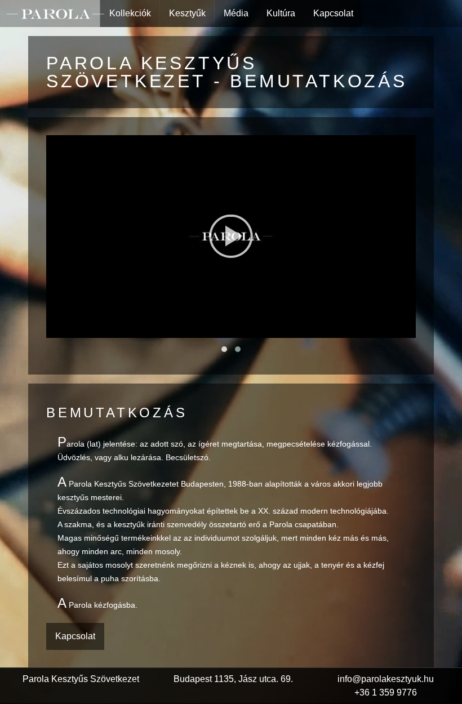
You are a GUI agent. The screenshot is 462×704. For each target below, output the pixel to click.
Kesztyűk (187, 13)
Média (236, 13)
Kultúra (280, 13)
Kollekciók (130, 13)
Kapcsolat (333, 13)
